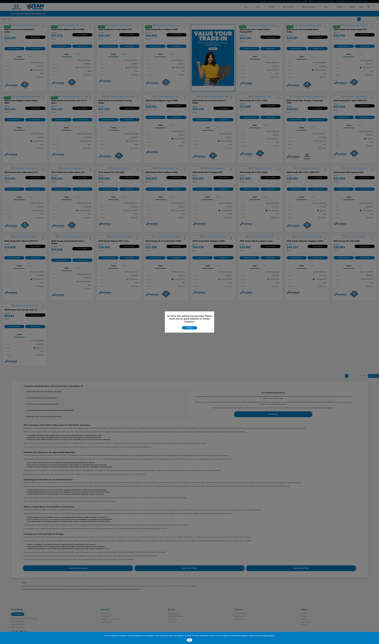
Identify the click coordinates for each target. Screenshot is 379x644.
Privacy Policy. (269, 635)
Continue (189, 328)
